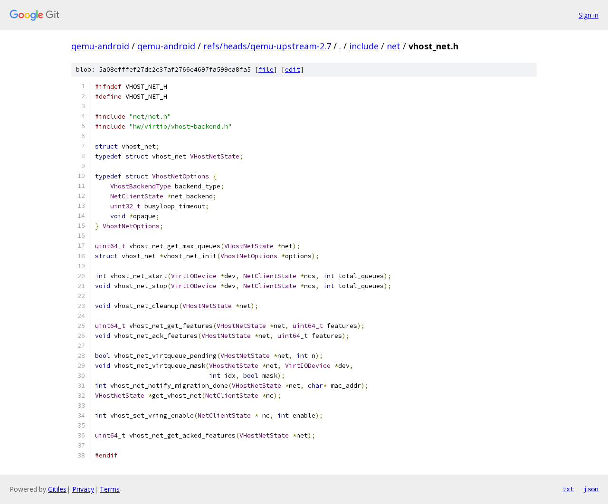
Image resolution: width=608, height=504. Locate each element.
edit (292, 69)
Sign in (588, 14)
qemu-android (100, 46)
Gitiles (57, 489)
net (393, 46)
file (266, 69)
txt (568, 489)
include (364, 46)
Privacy (83, 489)
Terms (110, 489)
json (590, 489)
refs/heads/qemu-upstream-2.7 (267, 46)
